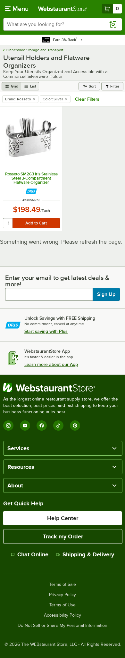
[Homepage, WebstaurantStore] (62, 8)
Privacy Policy (62, 595)
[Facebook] (42, 425)
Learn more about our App (51, 364)
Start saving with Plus (46, 331)
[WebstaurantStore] (62, 388)
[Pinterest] (75, 425)
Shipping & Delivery (88, 554)
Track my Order (63, 536)
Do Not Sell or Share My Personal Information (62, 625)
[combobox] (62, 24)
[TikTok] (58, 425)
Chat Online (32, 554)
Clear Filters (87, 99)
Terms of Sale (62, 584)
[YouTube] (25, 425)
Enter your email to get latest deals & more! (57, 280)
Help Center (62, 518)
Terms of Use (62, 605)
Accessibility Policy (62, 615)
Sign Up (106, 294)
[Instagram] (8, 425)
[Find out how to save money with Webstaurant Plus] (31, 191)
